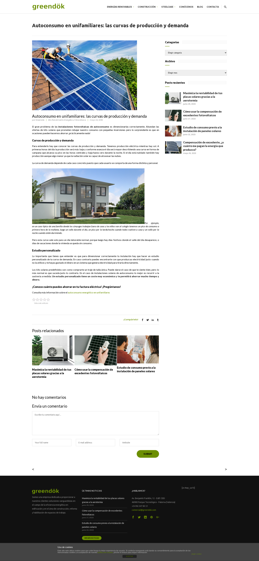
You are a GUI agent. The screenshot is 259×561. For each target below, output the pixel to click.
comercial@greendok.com (144, 510)
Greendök (40, 120)
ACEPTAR (129, 556)
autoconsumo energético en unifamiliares (89, 292)
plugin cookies (196, 554)
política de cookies (105, 552)
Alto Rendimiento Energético (61, 120)
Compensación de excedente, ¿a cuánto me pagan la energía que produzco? (203, 146)
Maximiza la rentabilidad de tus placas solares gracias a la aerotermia (202, 96)
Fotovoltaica (80, 120)
